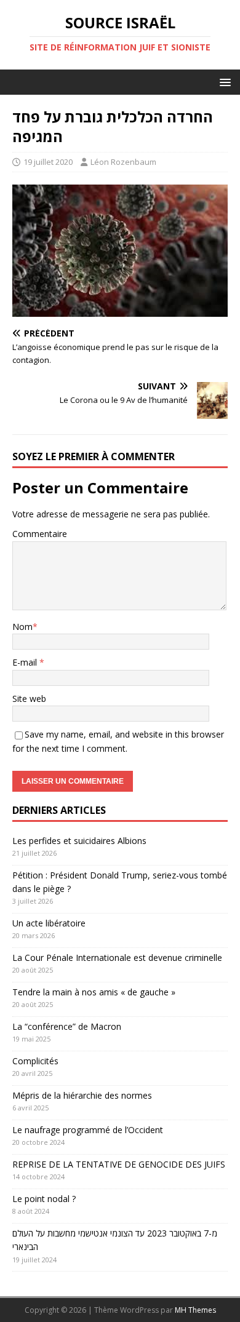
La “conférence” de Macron (66, 1026)
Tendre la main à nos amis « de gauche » (93, 992)
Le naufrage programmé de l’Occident (87, 1130)
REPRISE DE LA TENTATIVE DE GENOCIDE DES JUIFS (118, 1164)
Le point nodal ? (44, 1199)
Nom (22, 626)
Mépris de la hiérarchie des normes (82, 1095)
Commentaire (39, 534)
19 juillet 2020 (48, 161)
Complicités (35, 1061)
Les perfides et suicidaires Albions (79, 840)
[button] (223, 81)
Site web (29, 698)
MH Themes (195, 1310)
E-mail (25, 662)
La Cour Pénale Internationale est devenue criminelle (117, 957)
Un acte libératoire (49, 923)
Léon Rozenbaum (123, 161)
